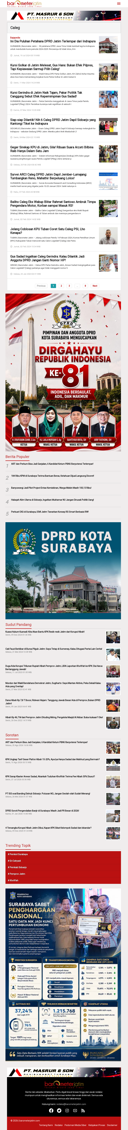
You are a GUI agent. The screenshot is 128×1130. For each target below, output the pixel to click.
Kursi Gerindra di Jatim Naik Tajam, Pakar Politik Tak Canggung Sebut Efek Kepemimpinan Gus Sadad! (46, 94)
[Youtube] (75, 1112)
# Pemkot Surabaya (18, 854)
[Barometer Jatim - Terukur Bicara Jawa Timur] (24, 3)
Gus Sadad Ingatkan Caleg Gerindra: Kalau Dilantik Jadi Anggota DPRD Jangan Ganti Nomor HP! (47, 258)
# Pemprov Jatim (16, 874)
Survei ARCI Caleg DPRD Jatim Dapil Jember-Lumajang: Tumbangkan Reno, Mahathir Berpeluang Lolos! (48, 176)
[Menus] (119, 4)
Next (95, 286)
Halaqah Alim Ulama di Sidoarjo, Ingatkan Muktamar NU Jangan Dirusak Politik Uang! (52, 500)
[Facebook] (51, 1112)
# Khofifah (13, 880)
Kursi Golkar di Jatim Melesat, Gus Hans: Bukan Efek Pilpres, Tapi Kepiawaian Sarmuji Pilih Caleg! (51, 67)
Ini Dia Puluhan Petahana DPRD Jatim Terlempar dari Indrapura (53, 41)
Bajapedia (15, 37)
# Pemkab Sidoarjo (17, 867)
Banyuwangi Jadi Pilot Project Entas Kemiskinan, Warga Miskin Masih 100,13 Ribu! (51, 488)
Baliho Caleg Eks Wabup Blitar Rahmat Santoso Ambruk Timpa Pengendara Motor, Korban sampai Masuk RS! (53, 203)
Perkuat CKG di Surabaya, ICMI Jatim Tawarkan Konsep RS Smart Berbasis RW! (50, 512)
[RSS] (83, 1112)
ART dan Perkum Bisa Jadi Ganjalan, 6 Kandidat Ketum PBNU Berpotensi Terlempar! (52, 464)
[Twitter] (59, 1112)
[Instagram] (67, 1112)
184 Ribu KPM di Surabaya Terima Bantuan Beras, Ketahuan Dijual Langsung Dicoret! (52, 476)
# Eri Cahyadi (14, 861)
